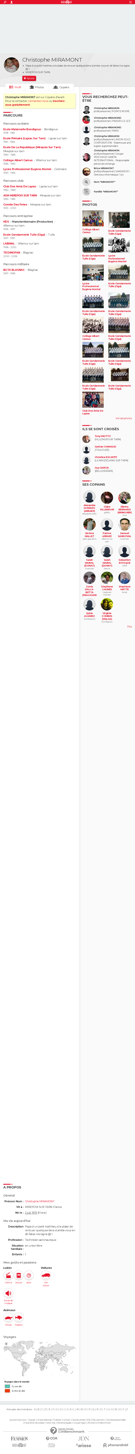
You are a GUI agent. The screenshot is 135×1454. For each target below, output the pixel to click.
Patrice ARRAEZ (107, 535)
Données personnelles (116, 1420)
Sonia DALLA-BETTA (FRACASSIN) (89, 592)
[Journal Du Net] (84, 1439)
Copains (64, 87)
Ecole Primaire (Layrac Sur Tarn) (24, 138)
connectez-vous (38, 101)
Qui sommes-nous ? (18, 1420)
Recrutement (98, 1420)
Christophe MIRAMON (106, 108)
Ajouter (30, 78)
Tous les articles (78, 1420)
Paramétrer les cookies (34, 1423)
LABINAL (9, 243)
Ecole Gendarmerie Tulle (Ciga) (24, 234)
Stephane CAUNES (107, 588)
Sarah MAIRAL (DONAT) (89, 563)
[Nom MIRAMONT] (86, 182)
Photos (39, 87)
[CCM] (51, 1439)
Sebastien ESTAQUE (125, 561)
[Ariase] (84, 1445)
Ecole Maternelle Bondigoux (22, 129)
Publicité (57, 1420)
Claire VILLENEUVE (107, 508)
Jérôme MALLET (89, 535)
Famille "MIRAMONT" (106, 191)
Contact (66, 1420)
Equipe (32, 1420)
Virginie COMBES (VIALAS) (107, 616)
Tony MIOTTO (103, 436)
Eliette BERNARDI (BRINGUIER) (125, 509)
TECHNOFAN (11, 252)
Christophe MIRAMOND (107, 118)
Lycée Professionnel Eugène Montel (27, 169)
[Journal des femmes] (19, 1439)
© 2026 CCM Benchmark (99, 1423)
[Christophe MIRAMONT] (11, 65)
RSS (88, 1420)
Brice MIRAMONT (104, 168)
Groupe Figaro (79, 1423)
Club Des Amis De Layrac (19, 186)
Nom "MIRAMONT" (104, 182)
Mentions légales (64, 1423)
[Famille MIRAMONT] (86, 192)
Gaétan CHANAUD (105, 446)
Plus (129, 626)
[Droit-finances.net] (116, 1439)
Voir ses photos (124, 418)
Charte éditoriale (44, 1420)
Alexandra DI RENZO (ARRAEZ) (89, 508)
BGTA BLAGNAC (14, 269)
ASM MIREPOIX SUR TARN (20, 195)
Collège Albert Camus (18, 160)
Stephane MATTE (125, 588)
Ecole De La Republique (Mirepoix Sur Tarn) (32, 147)
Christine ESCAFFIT (106, 457)
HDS (6, 221)
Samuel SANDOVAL (124, 535)
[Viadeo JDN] (51, 1445)
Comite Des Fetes (15, 204)
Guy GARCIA (102, 467)
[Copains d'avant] (19, 1445)
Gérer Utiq (50, 1423)
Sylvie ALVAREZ (89, 615)
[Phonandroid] (116, 1445)
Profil (18, 87)
